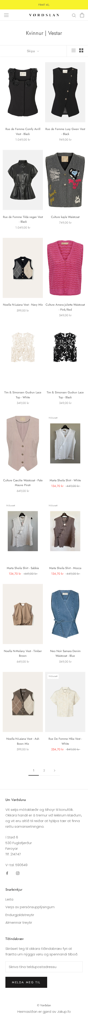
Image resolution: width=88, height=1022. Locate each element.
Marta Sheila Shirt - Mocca (65, 568)
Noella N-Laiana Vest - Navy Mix (23, 305)
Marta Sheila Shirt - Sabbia (23, 568)
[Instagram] (17, 873)
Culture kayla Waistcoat (65, 217)
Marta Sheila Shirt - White (65, 480)
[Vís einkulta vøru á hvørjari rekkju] (74, 50)
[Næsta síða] (54, 770)
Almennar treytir (18, 922)
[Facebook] (7, 873)
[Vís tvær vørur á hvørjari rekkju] (81, 50)
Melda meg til (26, 982)
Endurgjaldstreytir (19, 914)
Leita (9, 899)
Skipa (31, 51)
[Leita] (74, 15)
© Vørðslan (44, 1005)
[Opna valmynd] (6, 15)
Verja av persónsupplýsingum (30, 907)
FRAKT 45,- (44, 5)
